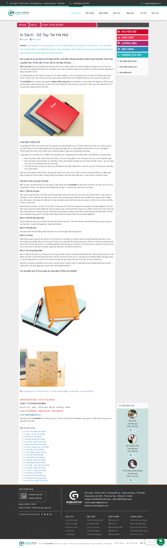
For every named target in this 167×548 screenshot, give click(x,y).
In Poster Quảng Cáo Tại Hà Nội (36, 447)
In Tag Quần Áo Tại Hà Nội (34, 457)
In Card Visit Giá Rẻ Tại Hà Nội (36, 481)
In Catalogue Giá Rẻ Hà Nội (34, 462)
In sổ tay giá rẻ (32, 45)
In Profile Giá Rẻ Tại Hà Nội (34, 439)
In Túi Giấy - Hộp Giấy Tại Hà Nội (36, 465)
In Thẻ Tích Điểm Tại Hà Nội (35, 431)
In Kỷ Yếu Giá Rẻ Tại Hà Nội (34, 475)
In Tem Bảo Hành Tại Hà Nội (35, 468)
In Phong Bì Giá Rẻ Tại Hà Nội (35, 478)
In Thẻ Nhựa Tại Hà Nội (33, 473)
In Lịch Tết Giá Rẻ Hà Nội (33, 455)
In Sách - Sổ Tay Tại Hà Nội (34, 434)
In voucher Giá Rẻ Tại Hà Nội (35, 442)
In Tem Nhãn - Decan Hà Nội (35, 452)
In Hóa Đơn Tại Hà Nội (32, 437)
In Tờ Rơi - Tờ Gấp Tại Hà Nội (35, 470)
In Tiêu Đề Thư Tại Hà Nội (34, 450)
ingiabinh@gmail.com (33, 415)
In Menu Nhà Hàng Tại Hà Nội (35, 444)
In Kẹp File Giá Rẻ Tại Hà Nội (35, 460)
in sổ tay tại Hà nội (46, 45)
